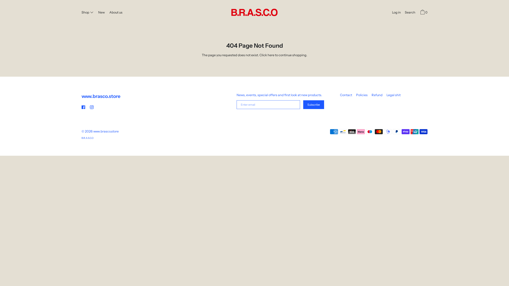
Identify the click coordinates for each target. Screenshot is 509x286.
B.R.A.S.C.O (87, 137)
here (271, 55)
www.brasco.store (101, 96)
